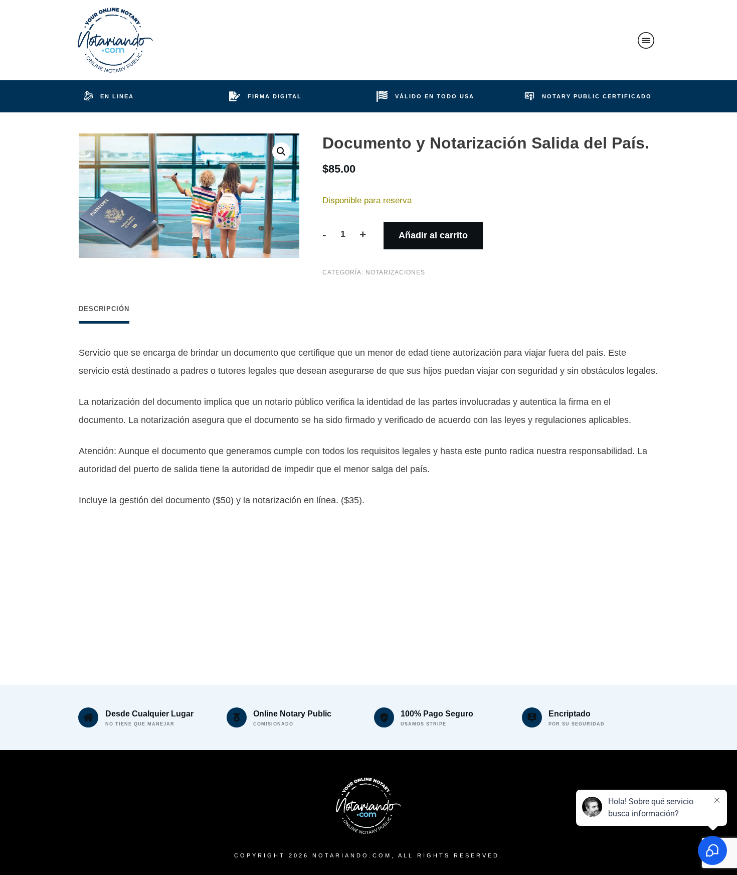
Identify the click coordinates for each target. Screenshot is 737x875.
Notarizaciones (395, 272)
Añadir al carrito (433, 235)
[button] (281, 151)
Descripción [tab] (104, 309)
